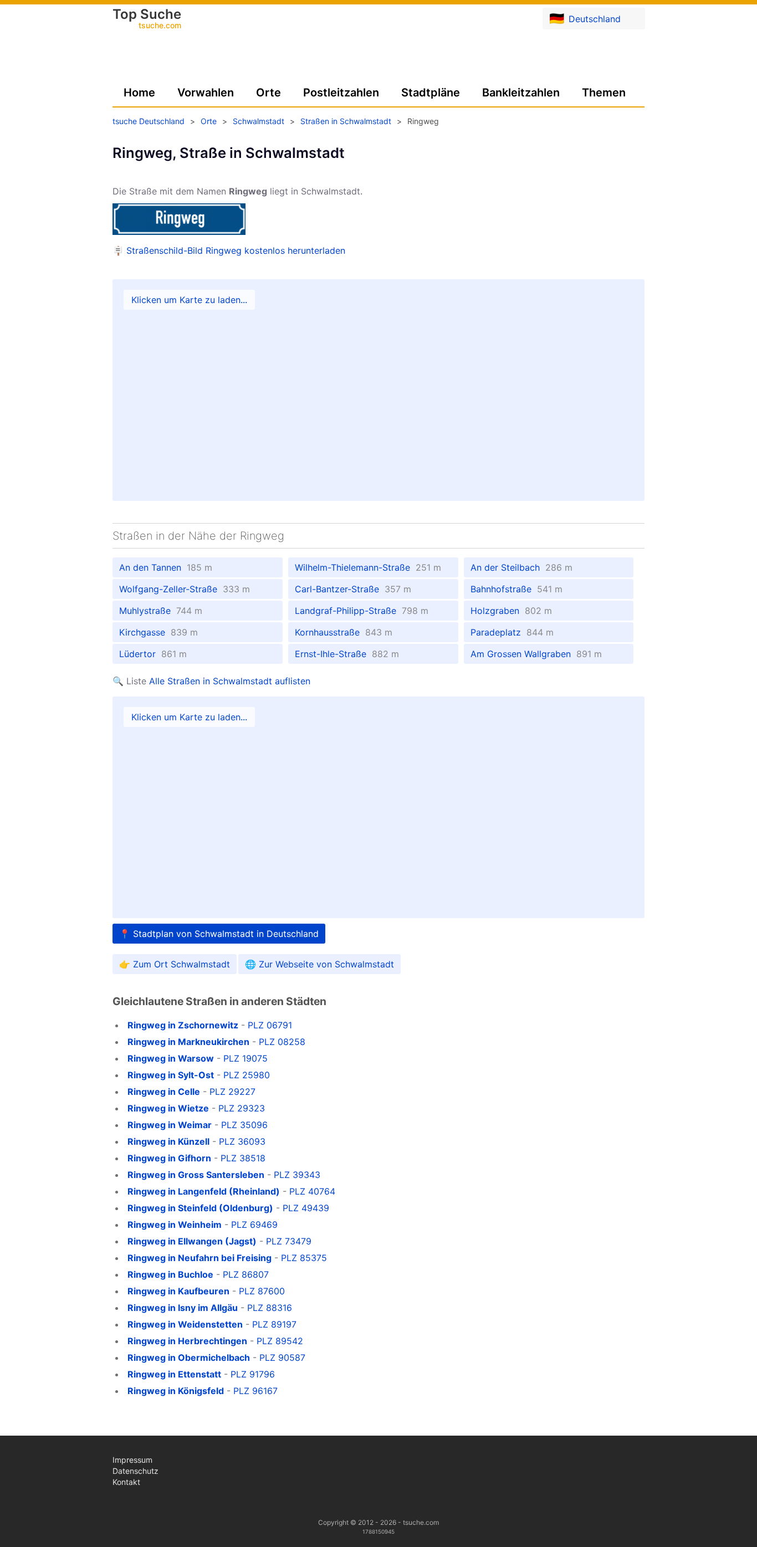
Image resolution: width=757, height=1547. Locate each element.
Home (139, 92)
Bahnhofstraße (516, 589)
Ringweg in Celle (163, 1091)
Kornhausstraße (343, 632)
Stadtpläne (430, 92)
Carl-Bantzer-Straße (353, 589)
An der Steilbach (521, 567)
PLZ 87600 (262, 1291)
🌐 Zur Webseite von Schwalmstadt (319, 964)
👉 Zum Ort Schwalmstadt (174, 964)
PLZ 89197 (274, 1324)
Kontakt (126, 1482)
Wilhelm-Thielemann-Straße (368, 567)
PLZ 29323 (241, 1108)
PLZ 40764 (312, 1191)
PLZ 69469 (254, 1224)
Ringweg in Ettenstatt (174, 1374)
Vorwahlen (205, 92)
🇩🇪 (585, 18)
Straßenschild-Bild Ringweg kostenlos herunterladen (235, 250)
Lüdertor (153, 653)
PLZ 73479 (288, 1241)
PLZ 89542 (280, 1340)
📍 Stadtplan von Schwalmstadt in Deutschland (219, 933)
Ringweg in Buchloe (170, 1274)
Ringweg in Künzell (168, 1141)
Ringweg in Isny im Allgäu (182, 1307)
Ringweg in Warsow (170, 1058)
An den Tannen (165, 567)
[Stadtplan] (378, 390)
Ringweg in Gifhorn (169, 1158)
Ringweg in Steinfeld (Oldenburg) (200, 1207)
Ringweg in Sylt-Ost (170, 1074)
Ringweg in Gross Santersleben (195, 1174)
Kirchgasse (158, 632)
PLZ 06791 (270, 1025)
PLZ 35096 (244, 1124)
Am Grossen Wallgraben (536, 653)
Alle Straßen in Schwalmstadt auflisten (229, 681)
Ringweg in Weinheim (174, 1224)
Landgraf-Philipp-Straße (361, 610)
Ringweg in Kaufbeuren (178, 1291)
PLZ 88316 (269, 1307)
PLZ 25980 (246, 1074)
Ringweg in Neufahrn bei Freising (199, 1257)
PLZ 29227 (232, 1091)
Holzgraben (511, 610)
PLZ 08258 (282, 1041)
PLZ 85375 (304, 1257)
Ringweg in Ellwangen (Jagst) (192, 1241)
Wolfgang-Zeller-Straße (184, 589)
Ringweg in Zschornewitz (182, 1025)
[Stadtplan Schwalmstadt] (378, 807)
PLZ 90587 (282, 1357)
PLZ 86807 (246, 1274)
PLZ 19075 (245, 1058)
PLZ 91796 (253, 1374)
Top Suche (146, 19)
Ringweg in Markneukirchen (188, 1041)
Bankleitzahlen (521, 92)
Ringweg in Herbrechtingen (187, 1340)
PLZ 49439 (306, 1207)
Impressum (132, 1459)
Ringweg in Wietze (168, 1108)
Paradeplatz (512, 632)
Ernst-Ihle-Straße (347, 653)
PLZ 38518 (243, 1158)
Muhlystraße (160, 610)
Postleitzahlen (341, 92)
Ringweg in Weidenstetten (185, 1324)
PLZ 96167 (255, 1390)
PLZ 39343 (297, 1174)
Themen (604, 92)
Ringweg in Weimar (169, 1124)
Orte (268, 92)
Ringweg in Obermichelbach (188, 1357)
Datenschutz (135, 1471)
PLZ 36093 (242, 1141)
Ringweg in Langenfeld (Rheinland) (203, 1191)
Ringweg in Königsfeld (175, 1390)
